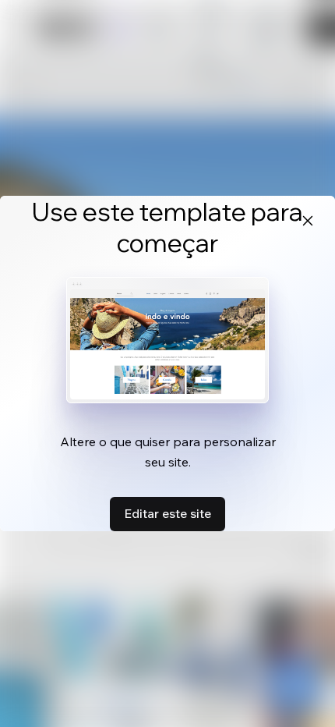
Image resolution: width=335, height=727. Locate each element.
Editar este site (167, 513)
